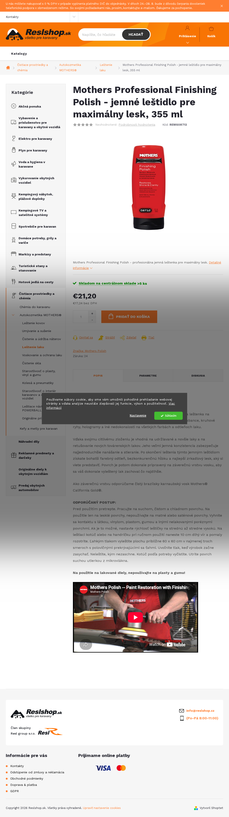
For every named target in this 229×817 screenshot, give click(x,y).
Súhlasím (170, 416)
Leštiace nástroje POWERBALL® (35, 408)
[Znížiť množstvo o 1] (92, 320)
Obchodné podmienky (26, 778)
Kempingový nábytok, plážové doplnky (36, 196)
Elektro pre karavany (35, 138)
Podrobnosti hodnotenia (137, 124)
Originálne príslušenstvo (39, 418)
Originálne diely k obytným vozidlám (33, 472)
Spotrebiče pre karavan (37, 226)
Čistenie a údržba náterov (41, 339)
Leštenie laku (33, 347)
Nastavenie (138, 415)
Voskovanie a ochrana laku (42, 355)
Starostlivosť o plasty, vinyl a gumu (38, 373)
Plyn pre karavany (33, 150)
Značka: (89, 351)
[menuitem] (19, 53)
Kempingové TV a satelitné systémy (33, 213)
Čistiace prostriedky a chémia (36, 296)
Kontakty (12, 17)
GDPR (14, 791)
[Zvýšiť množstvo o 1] (92, 314)
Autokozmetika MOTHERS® (40, 315)
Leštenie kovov (33, 323)
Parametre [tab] (148, 375)
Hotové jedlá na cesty (36, 282)
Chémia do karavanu (35, 307)
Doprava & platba (23, 785)
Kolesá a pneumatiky (37, 383)
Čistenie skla (31, 363)
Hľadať (136, 34)
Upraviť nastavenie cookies (102, 808)
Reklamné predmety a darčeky (36, 455)
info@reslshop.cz (200, 710)
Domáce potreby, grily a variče (37, 240)
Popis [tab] (98, 375)
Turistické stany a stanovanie (33, 268)
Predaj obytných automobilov (32, 488)
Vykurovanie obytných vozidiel (36, 180)
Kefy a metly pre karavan (38, 428)
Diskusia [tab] (198, 375)
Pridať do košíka (133, 317)
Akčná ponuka (30, 106)
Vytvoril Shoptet (211, 808)
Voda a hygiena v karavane (32, 164)
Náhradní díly (29, 441)
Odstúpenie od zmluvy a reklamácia (37, 772)
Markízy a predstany (35, 254)
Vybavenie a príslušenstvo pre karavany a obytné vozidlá (39, 122)
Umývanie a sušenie (36, 331)
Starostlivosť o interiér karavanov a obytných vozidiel (39, 394)
